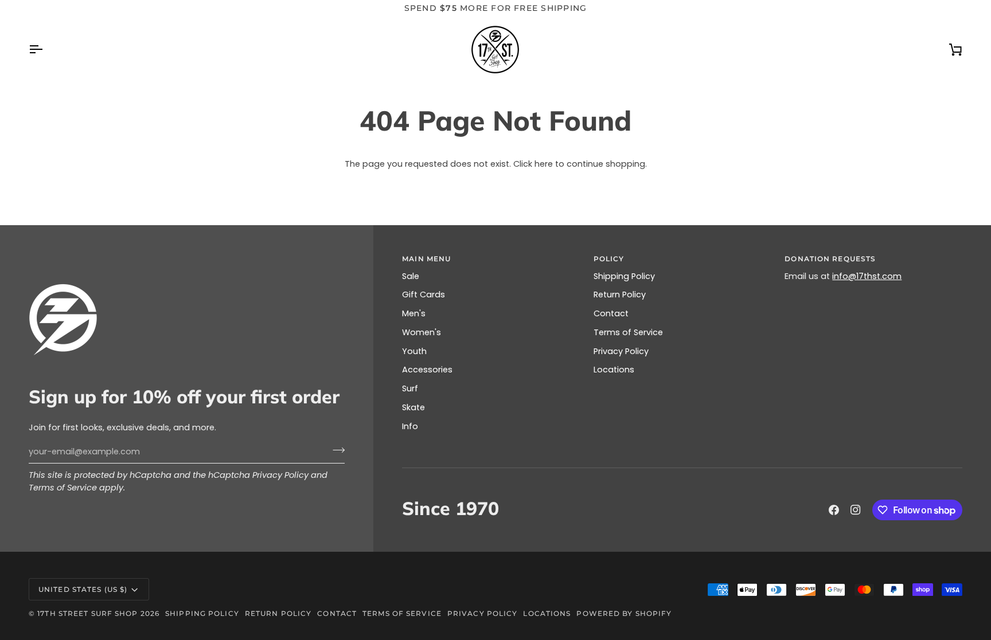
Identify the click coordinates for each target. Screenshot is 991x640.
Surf (410, 388)
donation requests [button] (830, 258)
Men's (414, 313)
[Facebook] (834, 510)
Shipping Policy (624, 276)
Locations (614, 369)
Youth (414, 351)
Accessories (427, 369)
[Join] (335, 450)
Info (410, 426)
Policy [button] (609, 258)
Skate (413, 407)
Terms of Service (63, 487)
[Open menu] (46, 50)
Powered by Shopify (624, 613)
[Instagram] (855, 510)
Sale (410, 276)
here (543, 164)
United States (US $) (82, 589)
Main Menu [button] (426, 258)
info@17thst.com (867, 276)
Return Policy (620, 294)
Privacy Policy (280, 475)
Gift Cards (423, 294)
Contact (611, 313)
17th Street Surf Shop (87, 613)
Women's (421, 332)
